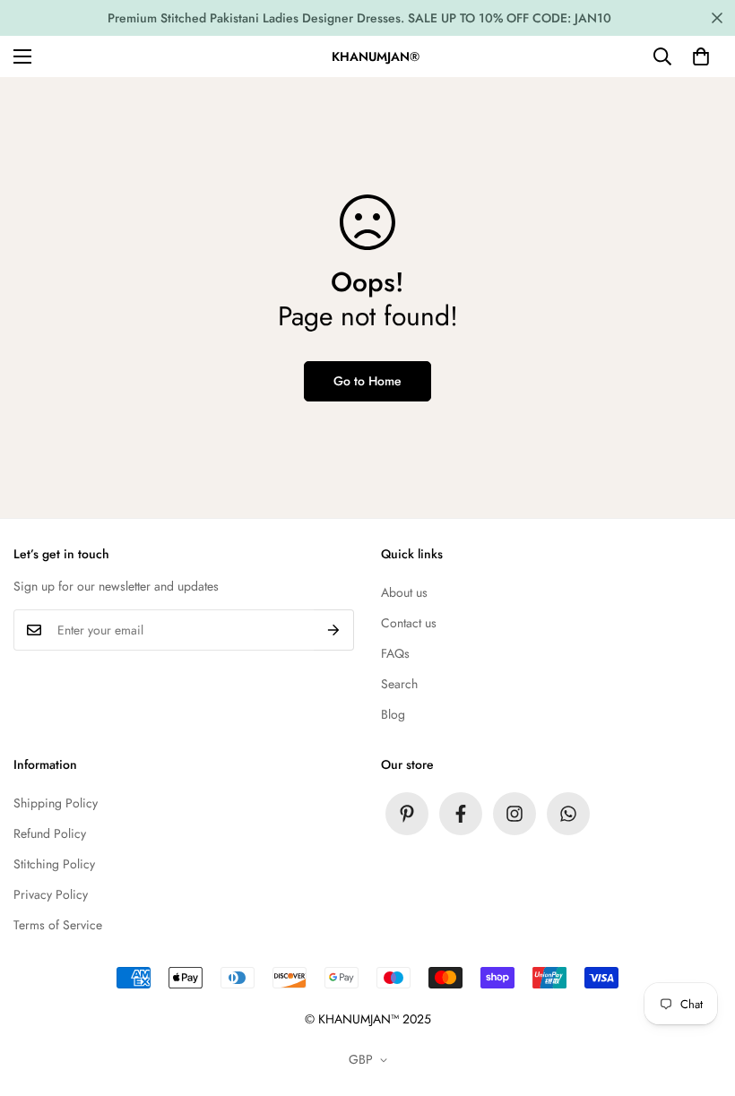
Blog (393, 714)
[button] (701, 56)
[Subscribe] (334, 630)
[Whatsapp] (568, 813)
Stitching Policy (54, 864)
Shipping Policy (55, 803)
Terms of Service (57, 925)
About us (404, 592)
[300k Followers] (460, 813)
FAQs (395, 653)
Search (399, 684)
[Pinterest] (406, 813)
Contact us (409, 623)
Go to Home (367, 381)
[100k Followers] (514, 813)
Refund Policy (49, 833)
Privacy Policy (50, 894)
